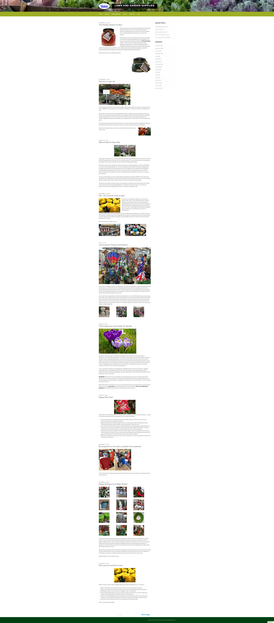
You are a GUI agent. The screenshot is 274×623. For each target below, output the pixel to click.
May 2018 (157, 75)
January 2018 (158, 85)
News (138, 14)
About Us (107, 14)
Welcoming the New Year (109, 142)
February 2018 (158, 83)
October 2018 (158, 67)
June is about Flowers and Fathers (113, 245)
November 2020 (159, 45)
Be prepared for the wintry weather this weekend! (120, 446)
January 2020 (158, 51)
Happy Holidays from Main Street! (113, 484)
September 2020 (159, 48)
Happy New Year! (106, 397)
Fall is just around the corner (111, 565)
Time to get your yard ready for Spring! (115, 326)
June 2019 (157, 56)
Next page (145, 615)
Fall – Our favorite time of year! (112, 196)
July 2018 (157, 72)
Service (125, 14)
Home (100, 14)
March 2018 (158, 80)
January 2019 (158, 61)
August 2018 (158, 69)
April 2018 (157, 77)
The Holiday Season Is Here (110, 25)
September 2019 (159, 53)
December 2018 (159, 64)
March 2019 (158, 59)
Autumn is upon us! (107, 81)
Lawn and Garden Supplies (135, 5)
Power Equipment (116, 14)
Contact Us (132, 14)
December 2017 (159, 88)
